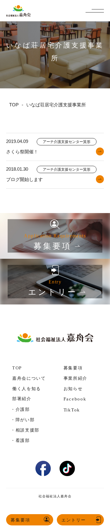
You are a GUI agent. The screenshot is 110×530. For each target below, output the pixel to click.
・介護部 (20, 409)
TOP (17, 368)
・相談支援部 (25, 430)
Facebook (75, 399)
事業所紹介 (75, 378)
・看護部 (20, 440)
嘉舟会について (29, 378)
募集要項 (20, 520)
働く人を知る (26, 388)
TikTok (72, 409)
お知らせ (73, 388)
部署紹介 (21, 399)
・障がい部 (23, 419)
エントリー (73, 520)
